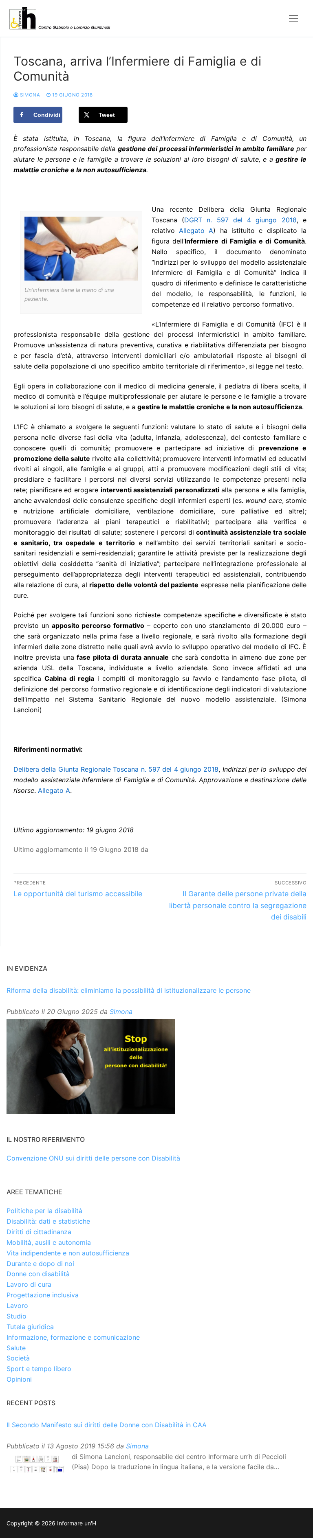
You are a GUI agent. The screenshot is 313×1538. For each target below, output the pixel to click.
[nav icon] (293, 18)
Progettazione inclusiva (43, 1295)
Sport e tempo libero (39, 1369)
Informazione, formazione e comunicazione (73, 1337)
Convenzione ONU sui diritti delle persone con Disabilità (93, 1158)
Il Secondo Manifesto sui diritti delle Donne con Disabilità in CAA (107, 1425)
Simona (29, 95)
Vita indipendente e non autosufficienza (68, 1253)
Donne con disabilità (38, 1274)
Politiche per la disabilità (44, 1211)
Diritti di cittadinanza (39, 1232)
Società (18, 1358)
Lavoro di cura (29, 1284)
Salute (16, 1348)
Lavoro (17, 1305)
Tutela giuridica (30, 1327)
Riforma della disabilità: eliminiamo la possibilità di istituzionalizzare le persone (129, 990)
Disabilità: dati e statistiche (48, 1221)
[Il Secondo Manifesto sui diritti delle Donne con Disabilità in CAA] (37, 1465)
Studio (16, 1316)
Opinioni (19, 1379)
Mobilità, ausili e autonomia (49, 1242)
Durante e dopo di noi (40, 1263)
